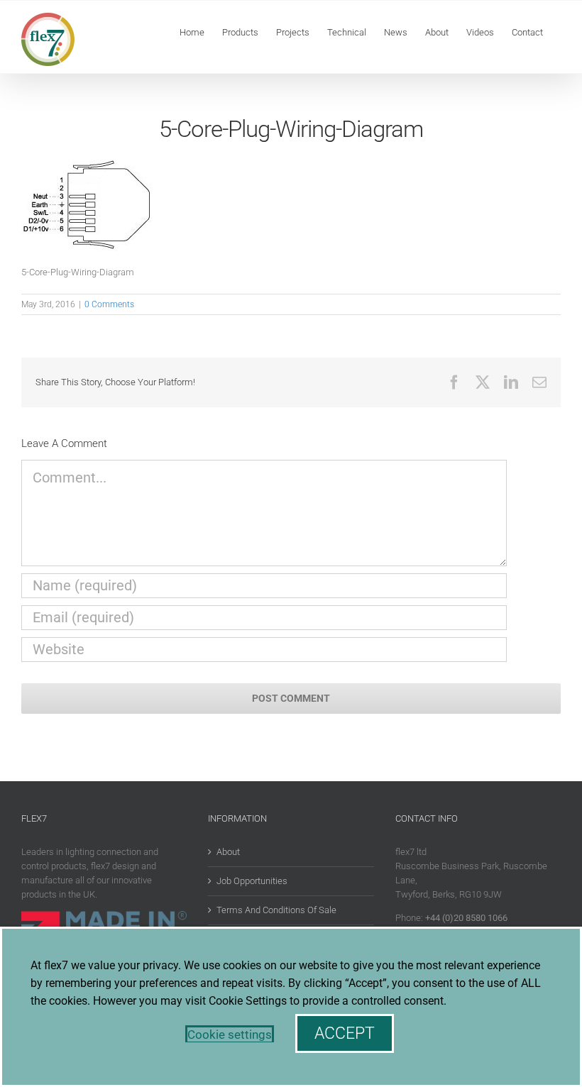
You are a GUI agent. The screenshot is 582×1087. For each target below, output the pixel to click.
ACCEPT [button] (344, 1033)
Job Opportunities (251, 881)
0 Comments (109, 304)
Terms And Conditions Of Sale (276, 910)
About (228, 851)
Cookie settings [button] (229, 1034)
